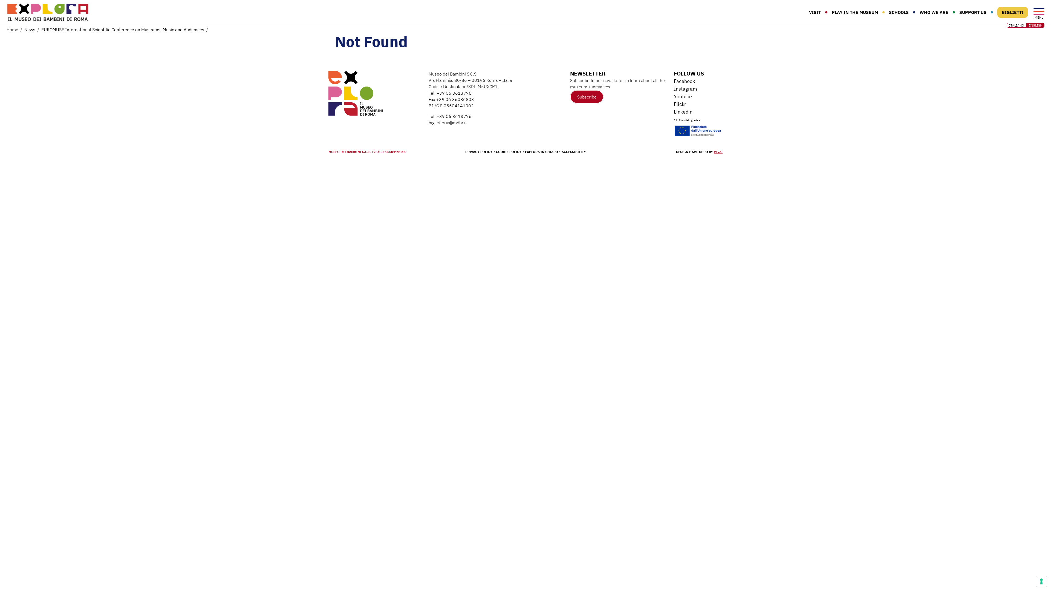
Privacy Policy (478, 152)
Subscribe (587, 96)
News (29, 29)
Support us (972, 12)
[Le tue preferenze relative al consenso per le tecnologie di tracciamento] (1041, 581)
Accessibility (574, 152)
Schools (899, 12)
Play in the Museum (855, 12)
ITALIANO (1016, 25)
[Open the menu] (1038, 12)
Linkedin (683, 112)
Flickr (680, 104)
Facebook (684, 81)
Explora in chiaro (541, 152)
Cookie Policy (508, 152)
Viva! (718, 152)
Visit (815, 12)
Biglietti (1013, 12)
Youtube (683, 96)
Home (12, 29)
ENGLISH (1035, 25)
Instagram (685, 89)
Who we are (934, 12)
